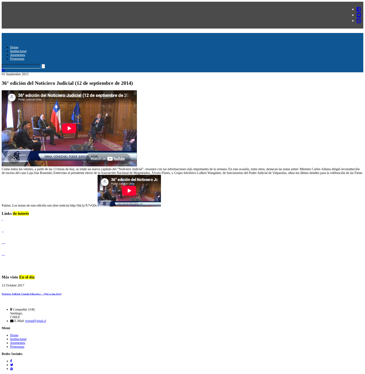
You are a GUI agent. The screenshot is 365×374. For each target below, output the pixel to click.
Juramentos (17, 55)
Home (14, 47)
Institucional (18, 51)
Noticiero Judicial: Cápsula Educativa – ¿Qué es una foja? (32, 294)
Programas (17, 58)
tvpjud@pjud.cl (35, 321)
